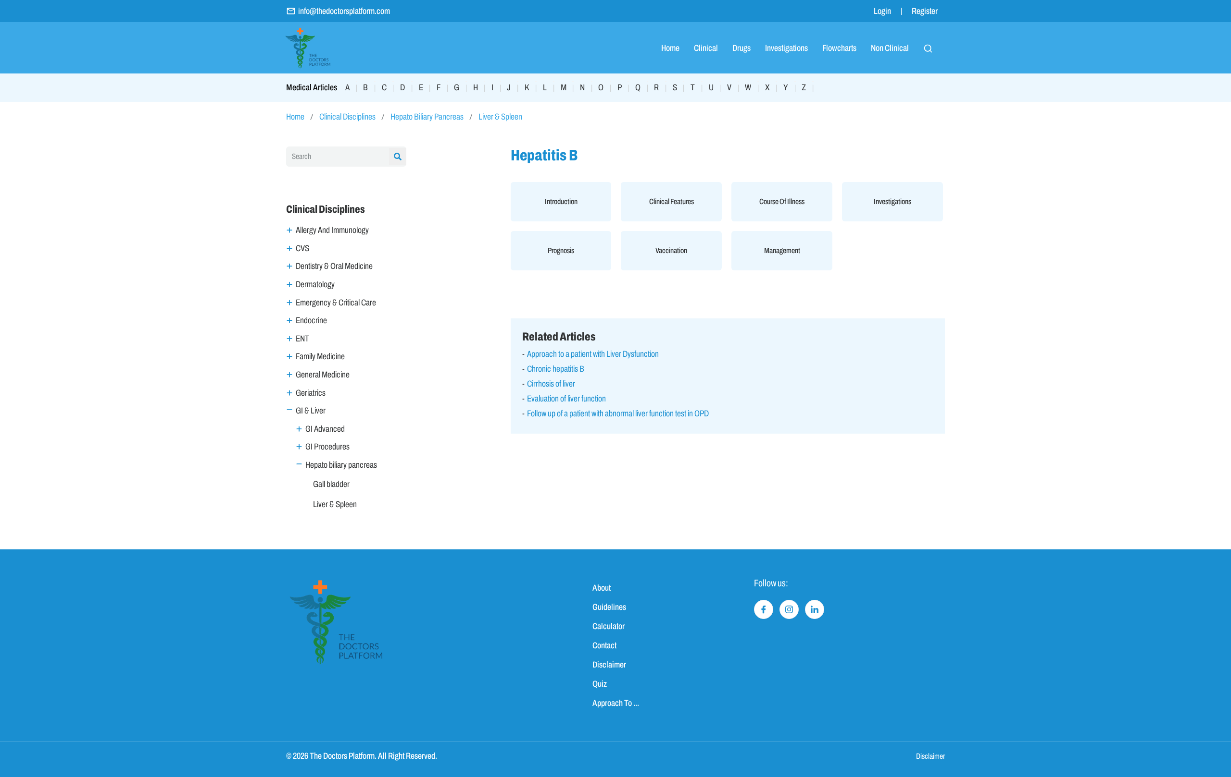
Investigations (786, 48)
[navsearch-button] (928, 48)
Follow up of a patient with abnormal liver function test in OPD (618, 413)
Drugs (741, 48)
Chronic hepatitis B (555, 369)
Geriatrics (311, 393)
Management (782, 250)
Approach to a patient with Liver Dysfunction (593, 354)
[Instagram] (789, 609)
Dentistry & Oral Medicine (334, 266)
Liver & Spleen (500, 116)
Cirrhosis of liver (551, 383)
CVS (302, 248)
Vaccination (671, 250)
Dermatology (315, 284)
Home (670, 48)
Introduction (561, 201)
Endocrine (311, 320)
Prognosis (561, 250)
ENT (302, 338)
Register (925, 11)
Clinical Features (671, 201)
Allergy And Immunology (332, 230)
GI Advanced (325, 429)
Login (882, 11)
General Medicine (323, 374)
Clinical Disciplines (347, 116)
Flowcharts (839, 48)
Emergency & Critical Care (336, 302)
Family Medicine (320, 356)
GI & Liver (311, 410)
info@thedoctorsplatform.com (344, 11)
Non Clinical (890, 48)
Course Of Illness (781, 201)
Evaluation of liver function (566, 398)
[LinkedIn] (814, 609)
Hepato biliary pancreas (341, 465)
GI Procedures (327, 446)
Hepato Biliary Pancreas (427, 116)
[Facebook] (763, 609)
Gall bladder (331, 484)
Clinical (706, 48)
